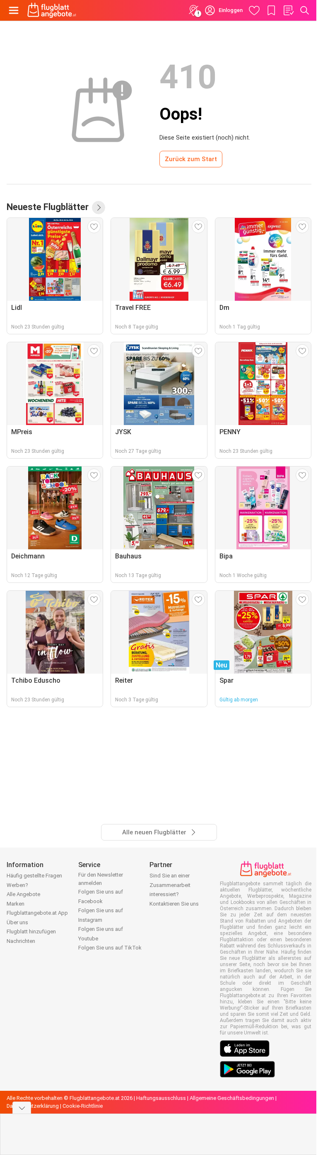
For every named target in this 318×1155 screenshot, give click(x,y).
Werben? (17, 885)
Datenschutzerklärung (33, 1106)
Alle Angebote (23, 894)
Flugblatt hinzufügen (31, 931)
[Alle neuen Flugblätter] (98, 207)
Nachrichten (21, 941)
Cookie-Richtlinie (83, 1106)
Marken (15, 904)
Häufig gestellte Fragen (34, 875)
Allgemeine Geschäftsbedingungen (232, 1098)
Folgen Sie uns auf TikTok (110, 948)
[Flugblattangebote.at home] (51, 10)
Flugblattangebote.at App (37, 913)
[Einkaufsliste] (288, 10)
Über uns (17, 922)
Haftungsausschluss (161, 1098)
